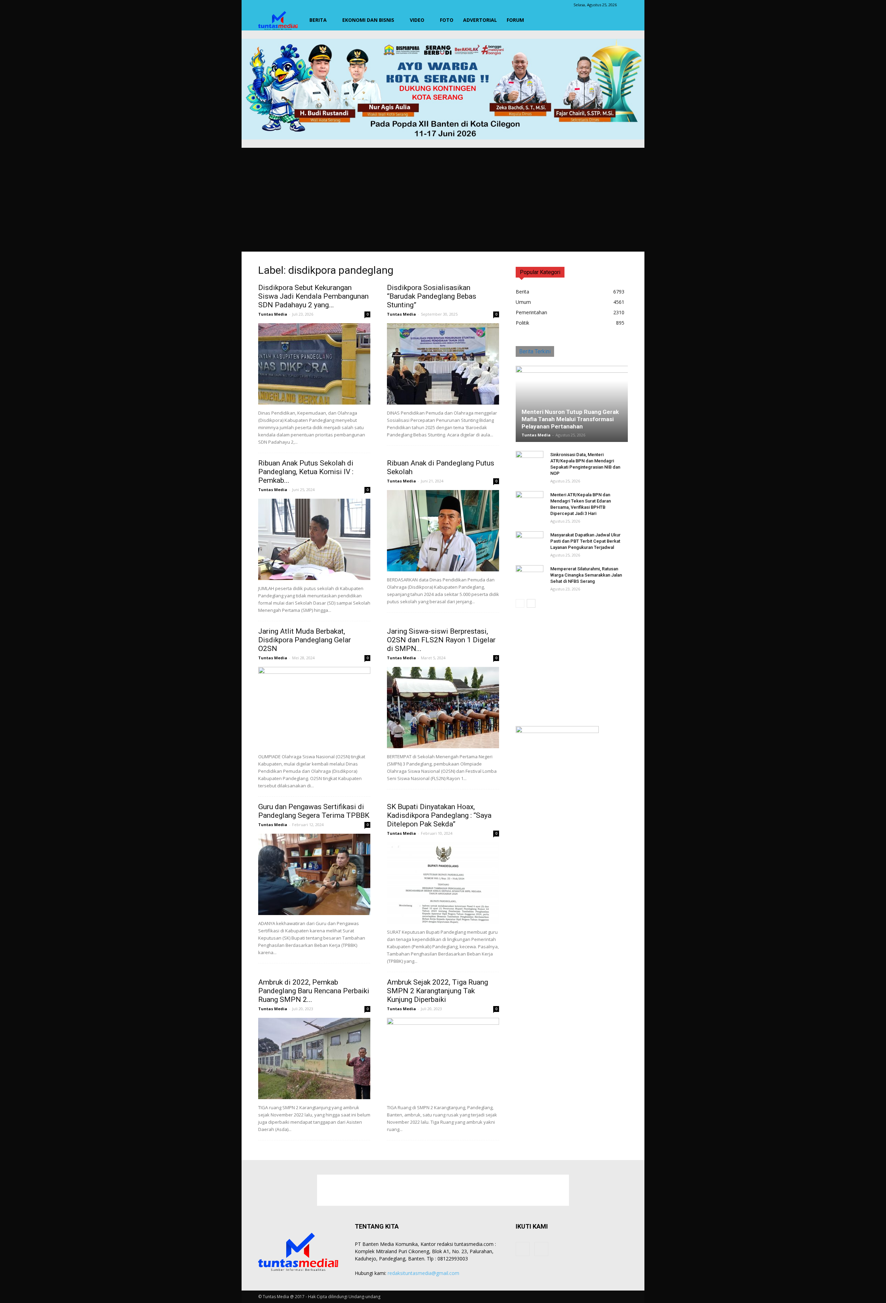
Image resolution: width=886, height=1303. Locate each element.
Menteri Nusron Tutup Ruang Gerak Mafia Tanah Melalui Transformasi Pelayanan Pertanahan (570, 419)
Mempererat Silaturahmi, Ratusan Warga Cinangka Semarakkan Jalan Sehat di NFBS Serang (586, 575)
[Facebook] (523, 1249)
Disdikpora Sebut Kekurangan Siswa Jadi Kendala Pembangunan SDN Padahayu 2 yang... (313, 296)
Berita (318, 20)
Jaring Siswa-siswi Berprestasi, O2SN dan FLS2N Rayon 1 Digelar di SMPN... (441, 640)
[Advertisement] (443, 199)
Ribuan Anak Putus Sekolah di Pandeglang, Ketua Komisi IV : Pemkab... (305, 472)
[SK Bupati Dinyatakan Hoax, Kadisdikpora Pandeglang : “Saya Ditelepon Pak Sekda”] (443, 883)
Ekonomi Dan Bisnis (368, 20)
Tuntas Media (272, 314)
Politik (522, 322)
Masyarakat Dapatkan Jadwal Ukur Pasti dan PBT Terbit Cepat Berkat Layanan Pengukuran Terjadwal (585, 541)
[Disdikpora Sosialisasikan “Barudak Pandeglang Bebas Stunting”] (443, 364)
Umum (523, 302)
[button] (619, 20)
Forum (515, 20)
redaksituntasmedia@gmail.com (423, 1273)
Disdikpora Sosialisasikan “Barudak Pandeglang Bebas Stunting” (431, 296)
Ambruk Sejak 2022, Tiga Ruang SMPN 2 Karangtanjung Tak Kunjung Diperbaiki (437, 991)
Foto (446, 20)
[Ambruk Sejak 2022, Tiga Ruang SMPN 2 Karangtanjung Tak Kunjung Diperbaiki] (443, 1058)
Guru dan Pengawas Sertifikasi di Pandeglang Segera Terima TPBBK (313, 811)
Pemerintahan (531, 312)
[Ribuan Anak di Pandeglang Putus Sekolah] (443, 530)
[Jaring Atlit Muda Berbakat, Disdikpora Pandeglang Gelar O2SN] (314, 707)
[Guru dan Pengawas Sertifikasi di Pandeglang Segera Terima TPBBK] (314, 874)
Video (417, 20)
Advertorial (480, 20)
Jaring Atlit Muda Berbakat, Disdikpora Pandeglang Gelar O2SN (304, 640)
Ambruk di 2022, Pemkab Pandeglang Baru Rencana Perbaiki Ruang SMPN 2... (313, 991)
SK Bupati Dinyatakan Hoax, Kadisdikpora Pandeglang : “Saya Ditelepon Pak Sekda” (439, 815)
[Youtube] (541, 1249)
